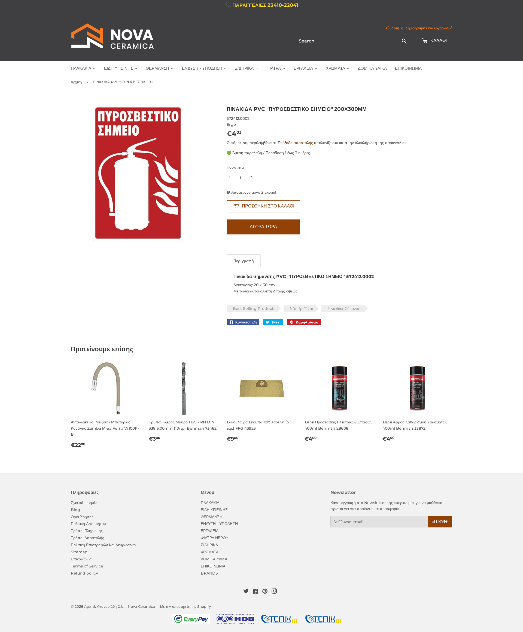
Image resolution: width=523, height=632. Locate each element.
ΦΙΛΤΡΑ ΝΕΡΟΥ (214, 537)
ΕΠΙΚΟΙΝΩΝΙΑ (213, 566)
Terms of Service (87, 566)
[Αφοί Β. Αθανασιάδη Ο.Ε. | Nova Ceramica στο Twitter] (246, 592)
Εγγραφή (440, 521)
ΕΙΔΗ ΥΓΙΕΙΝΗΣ (214, 509)
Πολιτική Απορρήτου (88, 523)
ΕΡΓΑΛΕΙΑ (209, 530)
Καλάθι (438, 40)
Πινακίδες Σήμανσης (345, 308)
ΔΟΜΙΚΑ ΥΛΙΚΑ (214, 559)
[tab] (244, 260)
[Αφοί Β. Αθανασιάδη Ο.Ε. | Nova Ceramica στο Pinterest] (265, 592)
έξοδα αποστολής (298, 142)
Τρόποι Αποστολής (87, 537)
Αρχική (76, 82)
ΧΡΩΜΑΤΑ (209, 551)
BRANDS (209, 573)
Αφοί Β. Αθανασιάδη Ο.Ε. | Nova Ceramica (119, 606)
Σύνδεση (392, 28)
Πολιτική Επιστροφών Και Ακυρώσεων (103, 544)
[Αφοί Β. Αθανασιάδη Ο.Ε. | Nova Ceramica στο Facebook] (255, 592)
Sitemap (79, 551)
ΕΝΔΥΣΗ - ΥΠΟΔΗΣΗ (219, 523)
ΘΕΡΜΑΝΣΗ (211, 516)
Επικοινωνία (81, 559)
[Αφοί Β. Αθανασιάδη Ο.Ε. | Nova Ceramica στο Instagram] (274, 592)
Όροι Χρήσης (82, 516)
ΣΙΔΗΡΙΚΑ (209, 544)
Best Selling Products (254, 308)
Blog (75, 509)
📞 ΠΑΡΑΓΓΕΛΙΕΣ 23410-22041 (261, 5)
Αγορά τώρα (263, 226)
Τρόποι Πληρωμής (87, 530)
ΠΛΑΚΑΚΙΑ (210, 502)
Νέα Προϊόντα (301, 308)
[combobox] (353, 41)
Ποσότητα (235, 167)
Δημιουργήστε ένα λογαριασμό (428, 28)
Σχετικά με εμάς (84, 502)
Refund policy (84, 573)
